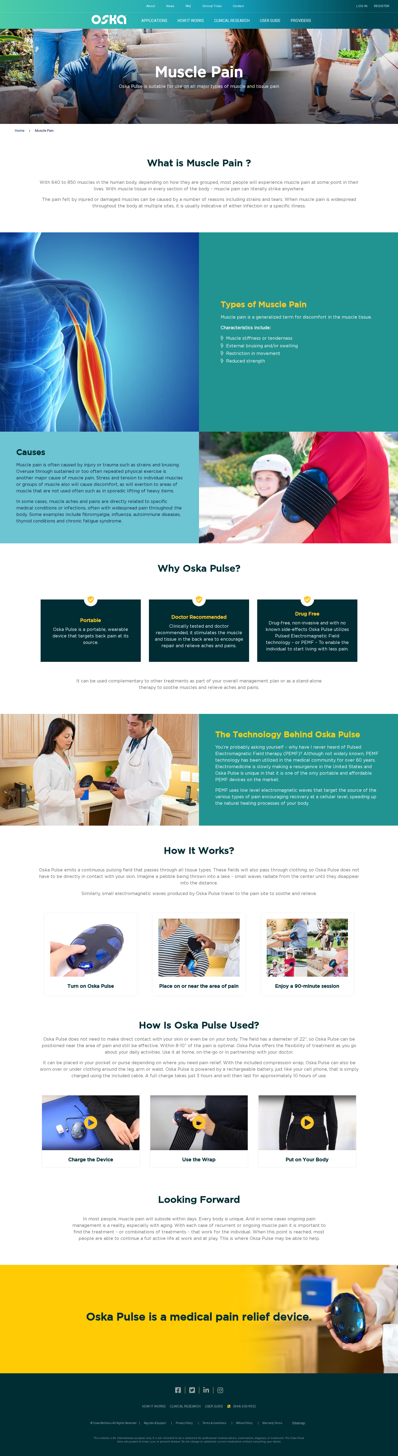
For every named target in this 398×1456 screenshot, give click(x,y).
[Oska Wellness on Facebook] (178, 1390)
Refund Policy (244, 1423)
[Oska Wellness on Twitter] (192, 1390)
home (19, 131)
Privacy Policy (184, 1423)
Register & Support (155, 1423)
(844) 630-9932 (244, 1406)
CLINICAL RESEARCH (185, 1406)
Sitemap (298, 1423)
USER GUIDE (214, 1406)
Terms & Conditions (214, 1423)
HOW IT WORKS (153, 1406)
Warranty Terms (272, 1423)
